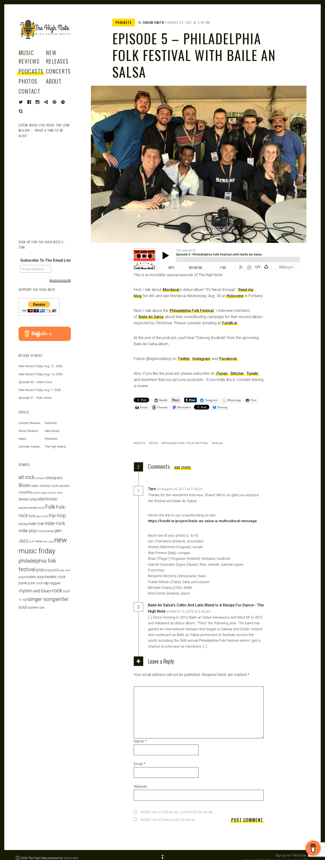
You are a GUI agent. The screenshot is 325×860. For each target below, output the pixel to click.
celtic (141, 443)
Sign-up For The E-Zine (291, 855)
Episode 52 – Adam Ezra (35, 382)
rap (46, 582)
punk (23, 582)
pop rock (64, 570)
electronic (48, 499)
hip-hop (57, 515)
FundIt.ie (229, 323)
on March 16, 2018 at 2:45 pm (188, 611)
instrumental (46, 531)
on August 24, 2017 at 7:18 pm (180, 489)
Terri (152, 489)
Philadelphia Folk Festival (192, 310)
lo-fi (31, 541)
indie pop (28, 530)
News (22, 438)
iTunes (222, 373)
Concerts (58, 71)
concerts (64, 486)
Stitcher (237, 373)
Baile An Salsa (151, 317)
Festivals (51, 423)
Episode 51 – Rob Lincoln (35, 398)
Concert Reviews (29, 423)
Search (21, 111)
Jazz (24, 541)
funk (32, 516)
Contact (29, 91)
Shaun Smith (153, 22)
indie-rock (55, 523)
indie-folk (36, 523)
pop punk (52, 570)
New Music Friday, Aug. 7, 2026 (40, 390)
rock (57, 590)
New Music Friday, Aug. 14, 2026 (40, 374)
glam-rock (42, 516)
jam (58, 530)
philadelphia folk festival (185, 443)
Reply (213, 489)
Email (139, 764)
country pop (39, 492)
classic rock (48, 486)
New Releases (57, 56)
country (25, 492)
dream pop (28, 499)
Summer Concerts (31, 446)
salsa (218, 443)
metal (38, 541)
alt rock (27, 477)
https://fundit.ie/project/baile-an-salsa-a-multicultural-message (202, 521)
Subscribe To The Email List (45, 260)
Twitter (184, 358)
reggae (54, 583)
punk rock (35, 583)
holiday (23, 524)
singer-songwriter (48, 599)
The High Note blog (57, 446)
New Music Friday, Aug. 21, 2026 (40, 366)
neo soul (48, 541)
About (53, 81)
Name (140, 741)
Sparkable (71, 858)
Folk (154, 443)
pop (40, 569)
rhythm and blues (35, 590)
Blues (24, 485)
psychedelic (27, 577)
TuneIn (252, 373)
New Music (52, 431)
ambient (40, 478)
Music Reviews (29, 56)
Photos (28, 81)
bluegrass (55, 477)
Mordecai (171, 289)
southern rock (35, 607)
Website (140, 786)
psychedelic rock (51, 577)
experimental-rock (31, 508)
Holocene (235, 296)
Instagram (201, 358)
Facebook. (228, 358)
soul (22, 607)
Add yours (182, 467)
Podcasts (31, 71)
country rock (54, 492)
